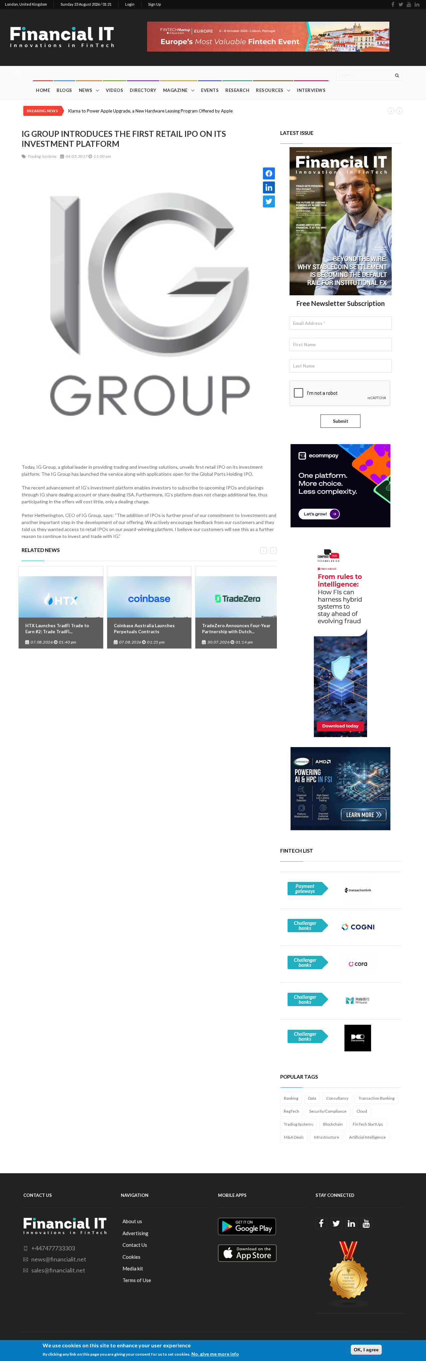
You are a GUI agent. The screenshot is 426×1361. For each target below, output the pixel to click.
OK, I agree (366, 1349)
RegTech (291, 1111)
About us (132, 1221)
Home (43, 90)
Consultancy (337, 1098)
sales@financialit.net (58, 1270)
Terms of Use (136, 1280)
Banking (291, 1098)
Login (129, 4)
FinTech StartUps (368, 1124)
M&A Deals (294, 1137)
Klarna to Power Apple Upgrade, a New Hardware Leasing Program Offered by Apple (150, 111)
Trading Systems (298, 1124)
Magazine (175, 90)
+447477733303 (53, 1248)
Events (210, 90)
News (86, 90)
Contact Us (134, 1245)
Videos (114, 90)
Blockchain (333, 1124)
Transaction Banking (376, 1098)
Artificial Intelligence (367, 1137)
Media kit (132, 1268)
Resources (270, 90)
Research (237, 90)
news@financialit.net (58, 1259)
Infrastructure (326, 1137)
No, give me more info (215, 1354)
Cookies (131, 1257)
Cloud (361, 1111)
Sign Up (154, 4)
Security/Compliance (327, 1111)
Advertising (135, 1233)
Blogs (64, 90)
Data (312, 1098)
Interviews (311, 90)
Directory (143, 90)
